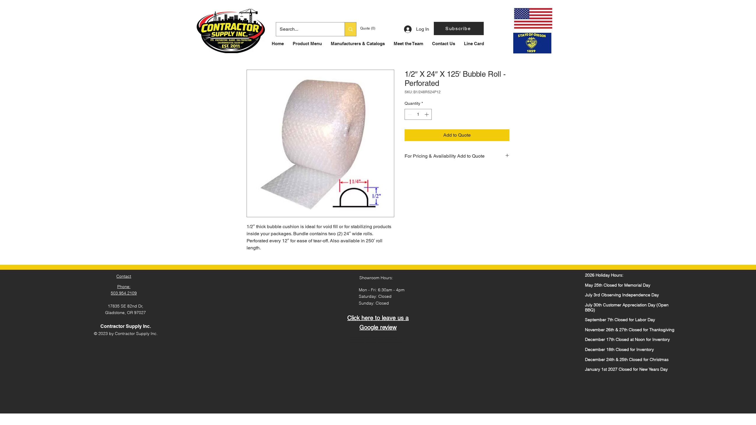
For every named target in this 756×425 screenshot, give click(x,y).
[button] (459, 28)
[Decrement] (409, 114)
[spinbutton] (418, 114)
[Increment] (427, 114)
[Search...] (350, 29)
